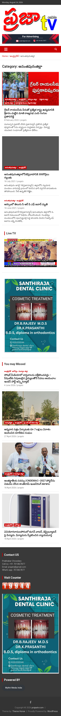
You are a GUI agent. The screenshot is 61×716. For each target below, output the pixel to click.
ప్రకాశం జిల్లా (9, 103)
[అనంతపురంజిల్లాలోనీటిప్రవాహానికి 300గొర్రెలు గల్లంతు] (30, 153)
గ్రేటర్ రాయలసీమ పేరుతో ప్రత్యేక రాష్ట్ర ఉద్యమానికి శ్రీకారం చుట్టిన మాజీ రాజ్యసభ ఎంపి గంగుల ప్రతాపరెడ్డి (29, 113)
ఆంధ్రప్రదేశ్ (22, 99)
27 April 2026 (10, 436)
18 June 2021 (10, 208)
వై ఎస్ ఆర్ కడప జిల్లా (31, 423)
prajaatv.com (38, 707)
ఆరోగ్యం (15, 371)
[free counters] (16, 583)
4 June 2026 (9, 385)
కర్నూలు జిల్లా (32, 99)
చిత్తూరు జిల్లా (43, 99)
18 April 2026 (10, 488)
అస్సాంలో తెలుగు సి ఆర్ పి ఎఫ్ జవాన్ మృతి (26, 204)
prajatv (23, 120)
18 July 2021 (10, 181)
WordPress (52, 711)
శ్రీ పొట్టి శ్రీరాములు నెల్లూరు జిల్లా (26, 103)
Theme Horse (18, 711)
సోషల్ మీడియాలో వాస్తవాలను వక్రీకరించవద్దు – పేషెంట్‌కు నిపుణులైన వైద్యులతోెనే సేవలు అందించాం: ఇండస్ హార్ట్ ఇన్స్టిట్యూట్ (30, 378)
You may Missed (14, 364)
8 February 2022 (11, 120)
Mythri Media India (13, 687)
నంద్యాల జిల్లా (23, 371)
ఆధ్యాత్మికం (8, 423)
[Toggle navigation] (6, 49)
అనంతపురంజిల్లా (10, 99)
